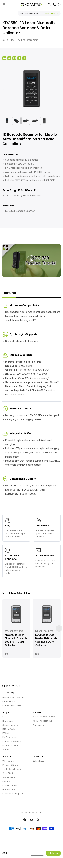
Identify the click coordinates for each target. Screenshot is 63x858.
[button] (4, 4)
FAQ (4, 717)
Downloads (7, 721)
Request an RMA (10, 745)
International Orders (11, 705)
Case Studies (8, 773)
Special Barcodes (10, 725)
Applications (38, 725)
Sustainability (8, 777)
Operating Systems (11, 741)
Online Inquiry (39, 761)
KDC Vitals (7, 733)
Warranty (6, 749)
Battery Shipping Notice (13, 697)
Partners (6, 781)
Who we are (8, 761)
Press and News (10, 765)
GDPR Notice (8, 789)
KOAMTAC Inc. (35, 812)
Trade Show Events (11, 769)
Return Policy (8, 701)
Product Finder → (50, 13)
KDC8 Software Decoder (44, 717)
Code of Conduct (10, 785)
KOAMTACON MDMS (42, 721)
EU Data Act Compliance (13, 793)
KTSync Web (8, 729)
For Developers (9, 737)
